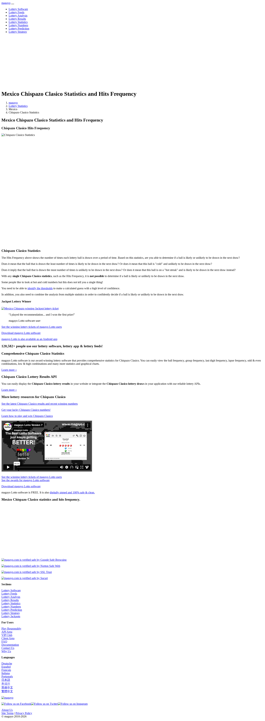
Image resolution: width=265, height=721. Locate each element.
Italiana (5, 673)
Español (6, 666)
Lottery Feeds (16, 12)
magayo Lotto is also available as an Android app (29, 339)
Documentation (10, 644)
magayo (5, 3)
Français (6, 669)
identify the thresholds (40, 288)
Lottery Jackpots (10, 616)
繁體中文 (7, 691)
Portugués (7, 676)
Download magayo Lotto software (21, 332)
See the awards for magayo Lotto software (25, 480)
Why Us (6, 651)
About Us (7, 709)
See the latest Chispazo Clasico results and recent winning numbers (39, 403)
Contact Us (7, 648)
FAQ (4, 641)
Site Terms (7, 713)
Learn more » (9, 369)
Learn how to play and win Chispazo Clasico (27, 415)
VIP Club (6, 635)
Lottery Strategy (18, 31)
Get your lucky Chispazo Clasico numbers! (25, 409)
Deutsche (6, 663)
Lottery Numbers (18, 25)
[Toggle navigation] (12, 4)
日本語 (5, 679)
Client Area (7, 638)
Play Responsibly (11, 628)
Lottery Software (18, 9)
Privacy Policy (24, 713)
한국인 (5, 683)
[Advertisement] (109, 61)
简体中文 (7, 687)
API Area (6, 631)
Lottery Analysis (18, 15)
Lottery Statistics (18, 22)
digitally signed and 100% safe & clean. (72, 492)
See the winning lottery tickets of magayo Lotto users (31, 326)
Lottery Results (17, 18)
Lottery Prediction (19, 28)
